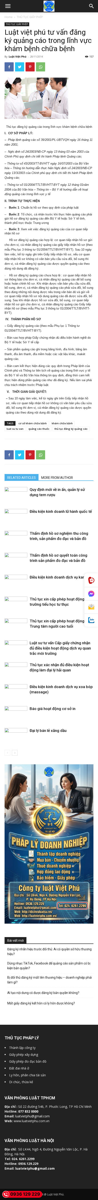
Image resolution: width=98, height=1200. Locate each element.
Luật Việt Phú (17, 56)
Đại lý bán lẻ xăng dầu (48, 730)
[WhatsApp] (40, 66)
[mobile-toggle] (7, 6)
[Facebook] (9, 66)
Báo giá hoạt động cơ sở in (52, 708)
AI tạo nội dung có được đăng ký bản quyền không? (43, 993)
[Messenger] (91, 593)
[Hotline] (91, 580)
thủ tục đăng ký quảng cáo (71, 428)
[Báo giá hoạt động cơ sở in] (16, 714)
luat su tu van (15, 428)
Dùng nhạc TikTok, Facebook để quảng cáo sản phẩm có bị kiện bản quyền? (48, 966)
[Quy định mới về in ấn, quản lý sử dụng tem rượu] (16, 494)
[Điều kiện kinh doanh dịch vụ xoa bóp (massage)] (16, 695)
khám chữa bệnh (62, 423)
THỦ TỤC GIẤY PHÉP (30, 17)
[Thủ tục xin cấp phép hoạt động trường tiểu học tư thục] (16, 604)
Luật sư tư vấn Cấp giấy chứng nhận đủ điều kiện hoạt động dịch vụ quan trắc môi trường (60, 648)
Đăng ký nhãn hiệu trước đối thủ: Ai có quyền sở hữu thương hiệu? (49, 951)
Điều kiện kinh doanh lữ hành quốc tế (61, 511)
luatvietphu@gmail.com (32, 1116)
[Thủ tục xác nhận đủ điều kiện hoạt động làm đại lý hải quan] (16, 670)
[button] (91, 6)
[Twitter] (19, 66)
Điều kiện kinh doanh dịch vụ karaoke (61, 577)
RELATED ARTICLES (21, 477)
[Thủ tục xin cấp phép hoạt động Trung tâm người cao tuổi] (16, 624)
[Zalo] (91, 620)
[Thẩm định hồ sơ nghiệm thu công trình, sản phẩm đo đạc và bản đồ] (16, 538)
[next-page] (15, 753)
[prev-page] (7, 753)
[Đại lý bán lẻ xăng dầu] (16, 736)
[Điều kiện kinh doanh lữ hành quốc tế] (16, 517)
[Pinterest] (30, 66)
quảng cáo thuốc (38, 428)
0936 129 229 (25, 1194)
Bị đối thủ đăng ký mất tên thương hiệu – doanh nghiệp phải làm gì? (49, 980)
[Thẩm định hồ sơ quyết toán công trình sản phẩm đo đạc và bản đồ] (16, 560)
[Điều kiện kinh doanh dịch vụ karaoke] (16, 583)
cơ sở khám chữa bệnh (32, 423)
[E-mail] (91, 607)
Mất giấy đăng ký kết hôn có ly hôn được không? (41, 1003)
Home (9, 17)
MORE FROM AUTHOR (57, 477)
